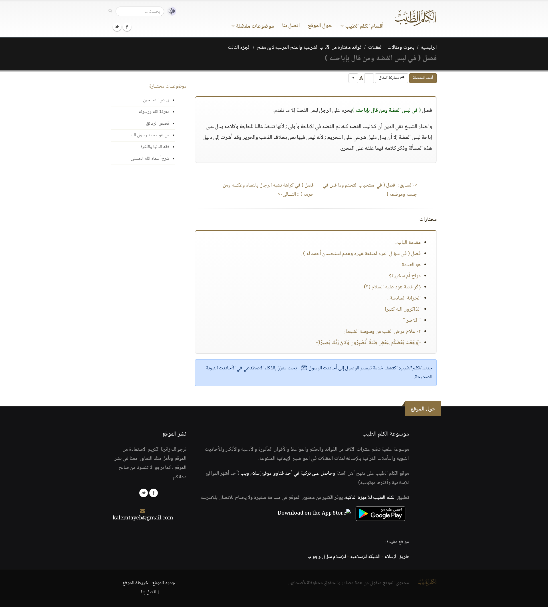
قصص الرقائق (157, 124)
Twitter (117, 27)
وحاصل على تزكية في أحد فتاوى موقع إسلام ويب (288, 473)
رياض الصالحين (156, 100)
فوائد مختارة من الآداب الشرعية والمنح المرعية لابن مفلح (309, 47)
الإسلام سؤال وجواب (326, 557)
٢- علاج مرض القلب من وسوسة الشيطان (381, 331)
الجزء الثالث (239, 47)
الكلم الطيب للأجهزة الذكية (370, 497)
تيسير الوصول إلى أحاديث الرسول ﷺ (336, 368)
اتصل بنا (291, 26)
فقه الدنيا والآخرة (154, 147)
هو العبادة (411, 265)
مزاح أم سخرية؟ (405, 276)
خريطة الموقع (135, 583)
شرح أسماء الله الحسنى (150, 159)
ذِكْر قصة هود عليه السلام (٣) (392, 287)
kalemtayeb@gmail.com (143, 518)
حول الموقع (320, 26)
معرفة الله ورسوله (154, 112)
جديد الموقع (163, 583)
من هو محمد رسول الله (149, 135)
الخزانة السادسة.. (404, 298)
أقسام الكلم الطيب (364, 26)
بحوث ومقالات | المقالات (391, 47)
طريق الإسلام (396, 557)
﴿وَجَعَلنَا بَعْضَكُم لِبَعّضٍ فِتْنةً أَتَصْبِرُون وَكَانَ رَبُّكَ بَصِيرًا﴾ (368, 342)
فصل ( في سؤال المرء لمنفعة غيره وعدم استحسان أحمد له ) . (361, 253)
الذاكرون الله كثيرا (403, 309)
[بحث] (110, 11)
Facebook (127, 27)
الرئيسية (429, 47)
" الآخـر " (412, 320)
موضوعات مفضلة (254, 26)
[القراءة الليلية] (170, 11)
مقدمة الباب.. (408, 242)
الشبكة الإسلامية (365, 557)
